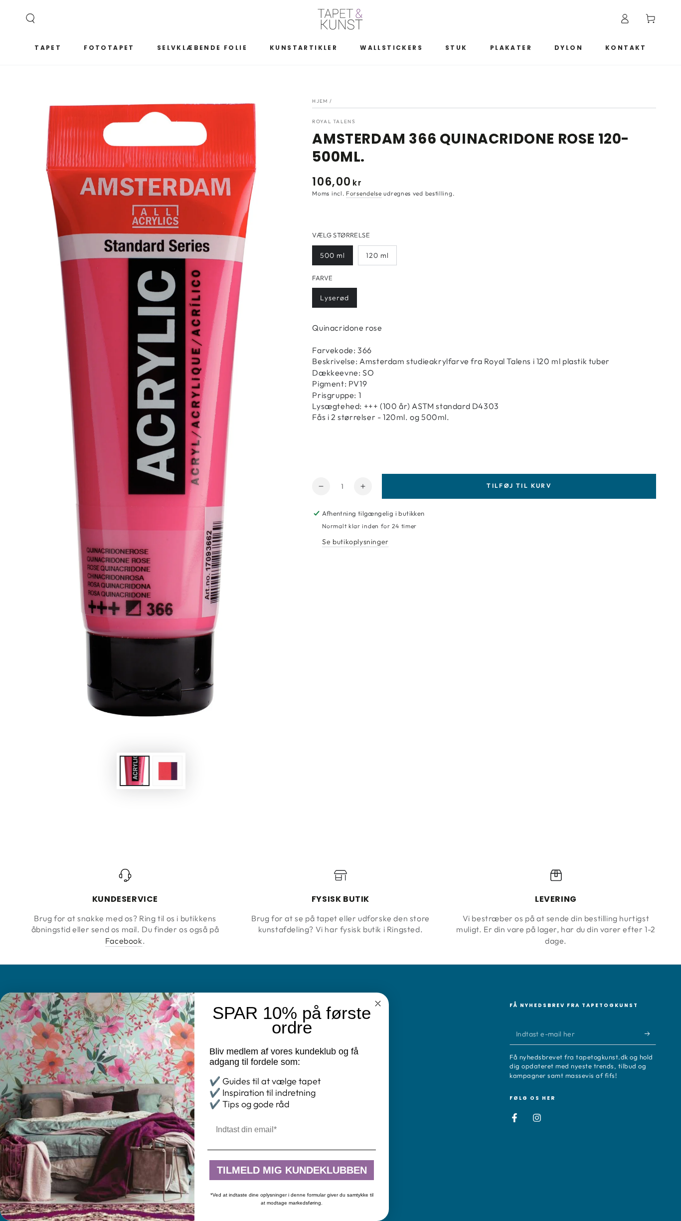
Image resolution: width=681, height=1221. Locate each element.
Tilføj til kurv (519, 485)
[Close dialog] (378, 1004)
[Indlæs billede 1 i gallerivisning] (135, 771)
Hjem (320, 101)
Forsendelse (364, 193)
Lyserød (334, 297)
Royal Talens (333, 121)
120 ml (377, 255)
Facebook (124, 941)
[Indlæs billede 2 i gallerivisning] (167, 771)
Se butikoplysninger (355, 541)
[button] (30, 18)
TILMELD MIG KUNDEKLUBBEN (292, 1170)
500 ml (332, 255)
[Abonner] (650, 1033)
